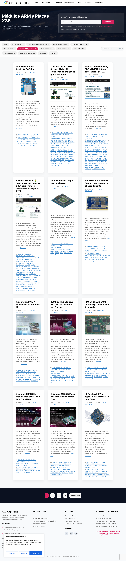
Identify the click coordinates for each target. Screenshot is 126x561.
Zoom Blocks (55, 163)
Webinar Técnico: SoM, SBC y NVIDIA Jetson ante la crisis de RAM (96, 69)
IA (63, 251)
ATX (66, 467)
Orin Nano (94, 158)
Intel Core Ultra (56, 378)
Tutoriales (42, 53)
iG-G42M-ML (27, 141)
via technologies (98, 169)
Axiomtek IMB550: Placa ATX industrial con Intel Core (62, 396)
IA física (19, 379)
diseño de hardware (65, 149)
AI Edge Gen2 (57, 249)
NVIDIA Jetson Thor (23, 381)
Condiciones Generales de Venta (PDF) (45, 521)
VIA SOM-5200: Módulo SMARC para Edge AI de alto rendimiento (97, 183)
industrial (93, 473)
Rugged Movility (79, 49)
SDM (17, 472)
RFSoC (18, 145)
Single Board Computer (97, 161)
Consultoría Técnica (71, 516)
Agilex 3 (90, 469)
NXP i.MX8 (99, 156)
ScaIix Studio (60, 158)
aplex (33, 265)
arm (33, 139)
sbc (86, 161)
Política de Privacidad (106, 26)
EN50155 (19, 270)
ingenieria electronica (63, 152)
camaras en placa (65, 140)
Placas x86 (69, 380)
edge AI (53, 151)
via (89, 259)
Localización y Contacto (40, 518)
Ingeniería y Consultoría (65, 3)
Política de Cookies (39, 526)
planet (34, 277)
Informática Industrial (93, 255)
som (102, 163)
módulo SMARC (98, 257)
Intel (73, 377)
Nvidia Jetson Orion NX (32, 276)
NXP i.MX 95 (89, 377)
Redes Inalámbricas (47, 49)
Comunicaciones (9, 49)
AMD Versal (67, 249)
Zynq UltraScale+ (28, 145)
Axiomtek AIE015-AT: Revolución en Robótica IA (28, 304)
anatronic (27, 139)
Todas (6, 44)
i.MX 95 (104, 373)
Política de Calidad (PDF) (103, 518)
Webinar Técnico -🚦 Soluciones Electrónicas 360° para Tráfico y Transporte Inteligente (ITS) (28, 185)
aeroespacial (23, 138)
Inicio (36, 3)
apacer (98, 140)
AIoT (54, 467)
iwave (57, 253)
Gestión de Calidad (102, 516)
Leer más (19, 128)
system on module (99, 476)
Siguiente (75, 495)
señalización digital (27, 472)
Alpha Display (28, 263)
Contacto (99, 3)
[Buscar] (121, 48)
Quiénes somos (38, 516)
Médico (94, 475)
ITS (27, 274)
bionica (64, 138)
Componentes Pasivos (60, 44)
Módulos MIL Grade (30, 143)
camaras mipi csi (58, 143)
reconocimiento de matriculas (62, 156)
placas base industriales (97, 160)
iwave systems (104, 375)
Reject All (24, 553)
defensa (19, 141)
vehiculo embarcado (24, 288)
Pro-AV (37, 470)
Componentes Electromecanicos (38, 44)
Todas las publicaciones (27, 53)
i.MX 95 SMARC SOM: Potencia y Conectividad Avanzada (97, 304)
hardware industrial (98, 149)
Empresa (88, 3)
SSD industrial (31, 281)
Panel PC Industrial (23, 277)
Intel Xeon (98, 152)
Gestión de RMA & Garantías (73, 523)
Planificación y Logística (72, 521)
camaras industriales (58, 142)
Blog (79, 3)
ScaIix (52, 158)
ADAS (20, 263)
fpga (96, 471)
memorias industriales (100, 154)
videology (67, 161)
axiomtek (105, 140)
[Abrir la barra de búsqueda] (119, 3)
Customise (12, 553)
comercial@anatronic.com (12, 533)
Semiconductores (9, 53)
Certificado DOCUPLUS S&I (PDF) (106, 526)
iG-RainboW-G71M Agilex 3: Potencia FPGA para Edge (97, 396)
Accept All (36, 553)
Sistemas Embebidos (92, 163)
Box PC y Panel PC (17, 44)
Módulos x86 (29, 470)
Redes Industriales (63, 49)
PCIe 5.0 (65, 473)
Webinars (53, 53)
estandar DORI (62, 151)
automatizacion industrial (60, 469)
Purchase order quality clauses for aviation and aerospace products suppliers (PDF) (109, 533)
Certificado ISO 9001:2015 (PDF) (106, 521)
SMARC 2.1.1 (98, 377)
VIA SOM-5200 (96, 259)
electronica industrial (31, 268)
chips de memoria (91, 142)
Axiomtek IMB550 (64, 471)
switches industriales (24, 283)
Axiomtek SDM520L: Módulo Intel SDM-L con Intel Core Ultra (28, 396)
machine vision (67, 154)
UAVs (60, 161)
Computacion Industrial (79, 44)
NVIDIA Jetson (90, 156)
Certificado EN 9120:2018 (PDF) (106, 523)
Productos (46, 3)
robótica (34, 381)
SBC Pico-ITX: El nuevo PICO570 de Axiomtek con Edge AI (61, 304)
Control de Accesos (31, 266)
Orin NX (101, 158)
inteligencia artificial (31, 379)
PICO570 (61, 380)
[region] (24, 545)
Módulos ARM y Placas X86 (27, 49)
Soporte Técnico (70, 518)
